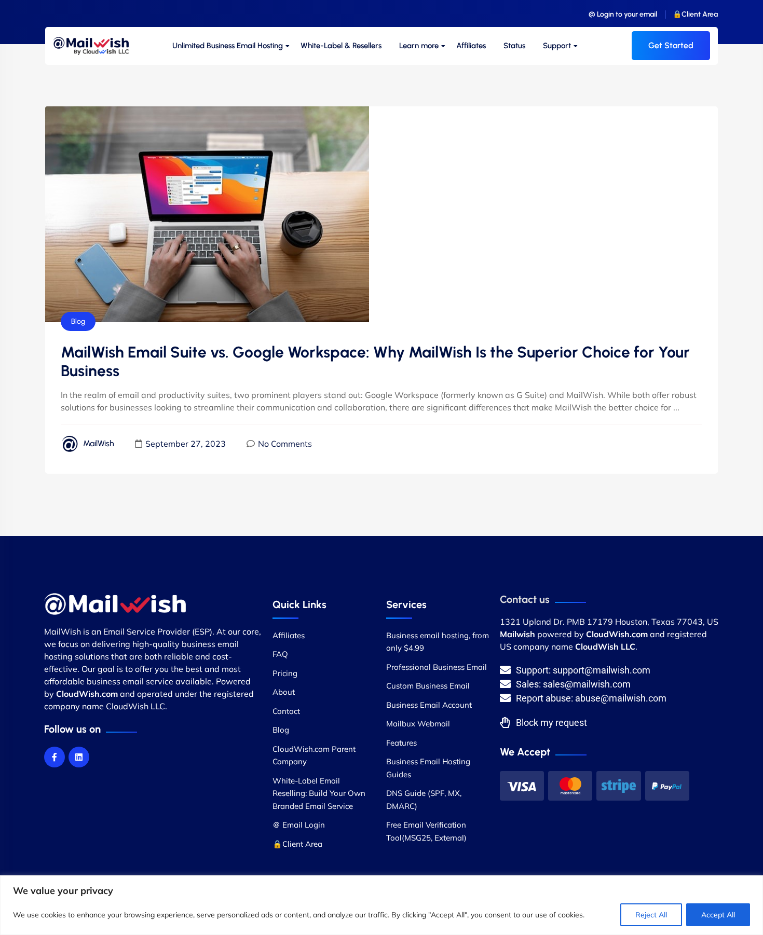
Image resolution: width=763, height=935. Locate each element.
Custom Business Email (428, 686)
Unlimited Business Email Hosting (227, 45)
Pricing (284, 673)
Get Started (670, 45)
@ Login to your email (623, 14)
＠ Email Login (298, 825)
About (283, 692)
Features (401, 743)
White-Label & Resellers (341, 45)
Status (514, 45)
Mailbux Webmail (418, 723)
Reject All (651, 914)
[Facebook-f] (54, 757)
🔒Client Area (695, 14)
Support (557, 45)
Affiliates (471, 45)
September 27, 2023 (185, 443)
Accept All (718, 914)
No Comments (285, 443)
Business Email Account (429, 705)
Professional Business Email (436, 667)
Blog (78, 321)
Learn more (419, 45)
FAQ (280, 654)
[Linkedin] (79, 757)
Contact (286, 711)
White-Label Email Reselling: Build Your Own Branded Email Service (318, 793)
